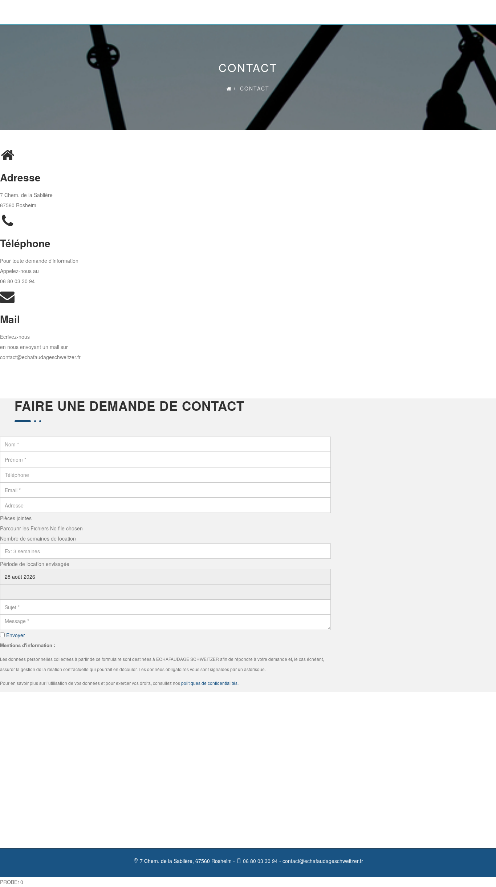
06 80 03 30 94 (17, 281)
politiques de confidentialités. (210, 683)
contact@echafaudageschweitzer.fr (40, 357)
